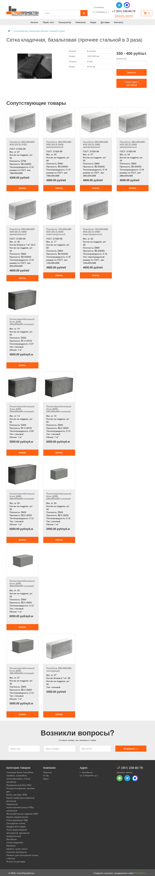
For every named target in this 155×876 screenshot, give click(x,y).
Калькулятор (65, 22)
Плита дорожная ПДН (17, 820)
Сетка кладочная (14, 842)
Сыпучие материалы (16, 851)
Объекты (47, 772)
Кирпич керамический (17, 816)
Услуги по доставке (15, 861)
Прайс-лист (48, 22)
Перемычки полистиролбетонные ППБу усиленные (20, 807)
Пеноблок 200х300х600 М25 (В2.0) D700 (22, 143)
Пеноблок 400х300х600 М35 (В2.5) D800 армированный (95, 144)
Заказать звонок (124, 15)
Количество (121, 58)
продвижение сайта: (130, 872)
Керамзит (11, 845)
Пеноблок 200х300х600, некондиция (59, 669)
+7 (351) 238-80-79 (123, 11)
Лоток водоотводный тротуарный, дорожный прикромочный (17, 832)
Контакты (118, 22)
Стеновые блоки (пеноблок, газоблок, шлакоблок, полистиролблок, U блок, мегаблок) (20, 777)
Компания (81, 22)
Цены (46, 778)
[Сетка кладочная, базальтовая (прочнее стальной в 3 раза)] (34, 66)
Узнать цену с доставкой (131, 83)
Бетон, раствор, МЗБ (16, 794)
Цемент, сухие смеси (16, 848)
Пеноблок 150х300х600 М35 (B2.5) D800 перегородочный (95, 231)
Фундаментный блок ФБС (19, 784)
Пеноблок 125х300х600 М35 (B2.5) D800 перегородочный (58, 231)
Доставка (105, 22)
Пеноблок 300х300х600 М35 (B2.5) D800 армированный (132, 144)
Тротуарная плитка (15, 823)
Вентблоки (11, 839)
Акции (93, 22)
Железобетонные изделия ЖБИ (22, 813)
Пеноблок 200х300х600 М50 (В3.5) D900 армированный (58, 144)
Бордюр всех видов (16, 826)
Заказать (131, 72)
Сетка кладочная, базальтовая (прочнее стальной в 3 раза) (39, 31)
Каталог (34, 22)
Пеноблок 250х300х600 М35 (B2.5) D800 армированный (22, 231)
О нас (46, 775)
